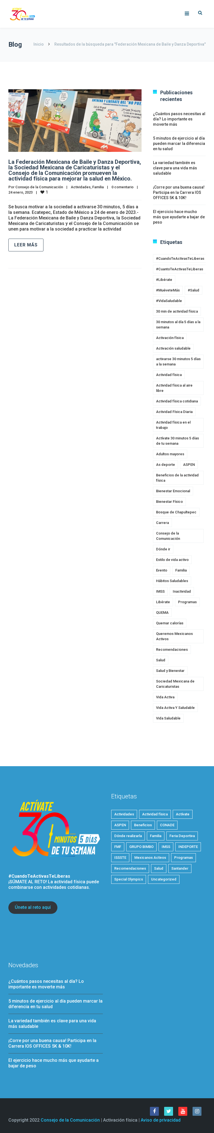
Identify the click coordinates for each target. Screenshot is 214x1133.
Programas (187, 602)
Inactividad (182, 591)
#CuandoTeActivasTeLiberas (180, 258)
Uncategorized (163, 879)
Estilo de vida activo (172, 560)
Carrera (162, 523)
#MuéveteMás (168, 290)
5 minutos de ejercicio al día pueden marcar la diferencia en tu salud (179, 143)
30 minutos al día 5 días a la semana (178, 324)
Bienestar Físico (169, 501)
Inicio (38, 44)
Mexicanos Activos (150, 857)
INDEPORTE (188, 847)
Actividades (81, 187)
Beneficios (143, 825)
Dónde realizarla (128, 836)
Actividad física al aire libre (174, 388)
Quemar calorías (169, 623)
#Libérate (164, 280)
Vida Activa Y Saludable (175, 708)
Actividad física (169, 375)
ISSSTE (120, 857)
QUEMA (162, 612)
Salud (160, 660)
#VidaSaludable (169, 301)
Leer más (26, 245)
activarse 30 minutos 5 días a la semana (178, 361)
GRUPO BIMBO (141, 847)
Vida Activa (165, 697)
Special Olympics (128, 879)
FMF (117, 847)
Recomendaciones (172, 649)
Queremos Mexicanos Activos (174, 636)
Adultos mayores (170, 454)
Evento (161, 570)
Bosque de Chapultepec (176, 512)
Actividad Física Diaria (174, 412)
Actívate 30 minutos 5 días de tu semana (177, 441)
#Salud (193, 290)
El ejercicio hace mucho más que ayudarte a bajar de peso (179, 216)
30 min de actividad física (177, 311)
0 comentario (122, 187)
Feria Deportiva (182, 836)
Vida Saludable (168, 718)
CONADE (167, 825)
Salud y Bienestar (170, 671)
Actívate (182, 814)
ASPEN (189, 464)
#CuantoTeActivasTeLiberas (179, 269)
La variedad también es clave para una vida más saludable (175, 167)
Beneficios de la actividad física (177, 478)
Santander (179, 868)
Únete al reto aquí (33, 907)
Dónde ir (163, 549)
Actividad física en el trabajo (173, 425)
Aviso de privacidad (161, 1120)
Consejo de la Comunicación (39, 187)
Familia (98, 187)
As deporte (165, 464)
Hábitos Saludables (172, 581)
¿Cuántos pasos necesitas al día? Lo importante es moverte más (179, 119)
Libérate (163, 602)
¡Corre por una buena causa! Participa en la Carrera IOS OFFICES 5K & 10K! (179, 192)
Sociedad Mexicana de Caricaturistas (175, 684)
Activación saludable (173, 348)
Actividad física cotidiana (177, 401)
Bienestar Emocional (173, 491)
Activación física (170, 338)
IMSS (160, 591)
